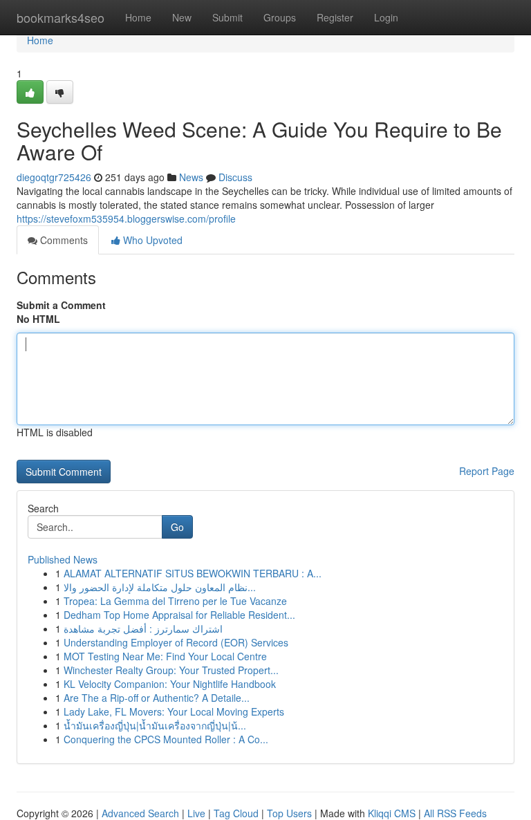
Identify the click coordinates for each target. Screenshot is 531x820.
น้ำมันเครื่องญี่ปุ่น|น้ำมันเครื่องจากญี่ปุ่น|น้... (155, 725)
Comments (62, 240)
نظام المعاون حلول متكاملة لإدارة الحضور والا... (160, 587)
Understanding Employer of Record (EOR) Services (176, 642)
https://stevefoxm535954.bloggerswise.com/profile (126, 218)
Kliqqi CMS (392, 813)
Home (138, 17)
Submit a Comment (61, 305)
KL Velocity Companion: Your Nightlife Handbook (170, 684)
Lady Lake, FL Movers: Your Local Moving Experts (174, 711)
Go (177, 527)
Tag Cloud (236, 813)
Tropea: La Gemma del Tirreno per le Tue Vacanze (175, 601)
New (182, 17)
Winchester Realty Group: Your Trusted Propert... (171, 670)
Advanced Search (140, 813)
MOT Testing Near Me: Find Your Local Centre (165, 656)
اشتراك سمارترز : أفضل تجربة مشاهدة (143, 628)
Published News (62, 559)
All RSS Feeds (455, 813)
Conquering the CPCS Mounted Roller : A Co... (166, 739)
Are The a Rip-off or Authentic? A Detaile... (157, 698)
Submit (227, 17)
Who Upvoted (151, 240)
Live (196, 813)
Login (386, 17)
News (191, 177)
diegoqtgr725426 (54, 177)
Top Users (289, 813)
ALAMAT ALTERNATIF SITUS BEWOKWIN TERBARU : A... (193, 573)
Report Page (486, 471)
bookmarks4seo (60, 17)
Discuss (235, 177)
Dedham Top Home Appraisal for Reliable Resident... (179, 615)
